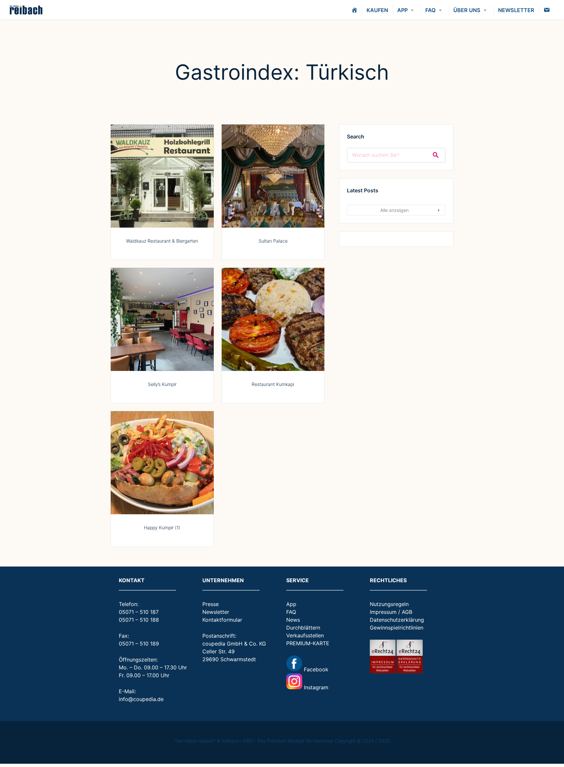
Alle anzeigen (394, 210)
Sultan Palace (273, 241)
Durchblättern (303, 627)
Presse (210, 604)
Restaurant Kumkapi (273, 384)
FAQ (430, 10)
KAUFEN (377, 10)
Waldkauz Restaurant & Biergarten (162, 241)
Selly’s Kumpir (162, 384)
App (291, 604)
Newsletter (215, 612)
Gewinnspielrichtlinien (396, 627)
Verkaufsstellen (305, 635)
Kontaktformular (222, 619)
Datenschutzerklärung (397, 619)
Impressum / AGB (391, 612)
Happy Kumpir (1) (162, 527)
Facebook (315, 669)
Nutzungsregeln (389, 604)
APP (402, 10)
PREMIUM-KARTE (307, 643)
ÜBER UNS (466, 10)
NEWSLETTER (516, 10)
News (293, 619)
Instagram (315, 687)
